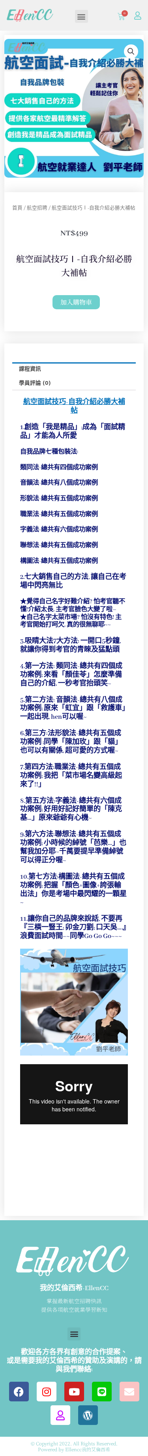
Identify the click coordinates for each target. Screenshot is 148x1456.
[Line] (102, 1391)
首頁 (17, 208)
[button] (81, 16)
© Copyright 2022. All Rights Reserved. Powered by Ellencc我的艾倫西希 (74, 1446)
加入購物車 (76, 302)
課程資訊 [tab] (30, 369)
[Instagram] (46, 1391)
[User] (138, 16)
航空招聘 (37, 208)
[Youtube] (74, 1391)
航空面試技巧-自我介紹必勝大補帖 (74, 406)
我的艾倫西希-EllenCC (74, 1288)
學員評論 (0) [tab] (35, 383)
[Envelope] (129, 1391)
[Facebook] (19, 1391)
